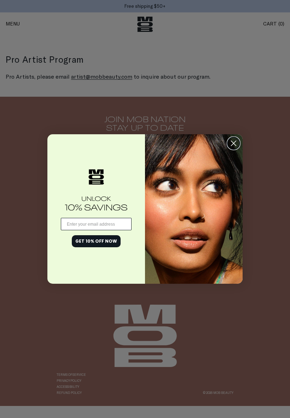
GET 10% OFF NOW (96, 241)
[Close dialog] (233, 143)
